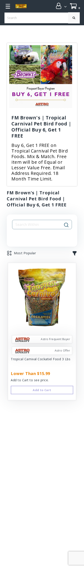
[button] (60, 5)
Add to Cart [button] (42, 390)
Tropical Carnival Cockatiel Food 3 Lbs (40, 359)
